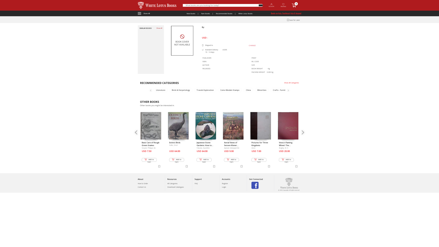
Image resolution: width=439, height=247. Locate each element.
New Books (191, 13)
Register (225, 183)
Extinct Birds (174, 142)
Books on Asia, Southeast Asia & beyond (286, 13)
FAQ (196, 183)
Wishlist (283, 6)
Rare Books (205, 13)
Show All (159, 28)
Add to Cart (150, 160)
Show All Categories (291, 83)
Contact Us (142, 187)
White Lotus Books (245, 13)
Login (224, 187)
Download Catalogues (175, 187)
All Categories (172, 183)
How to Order (143, 183)
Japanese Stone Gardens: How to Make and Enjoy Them (206, 145)
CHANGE (252, 45)
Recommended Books (224, 13)
